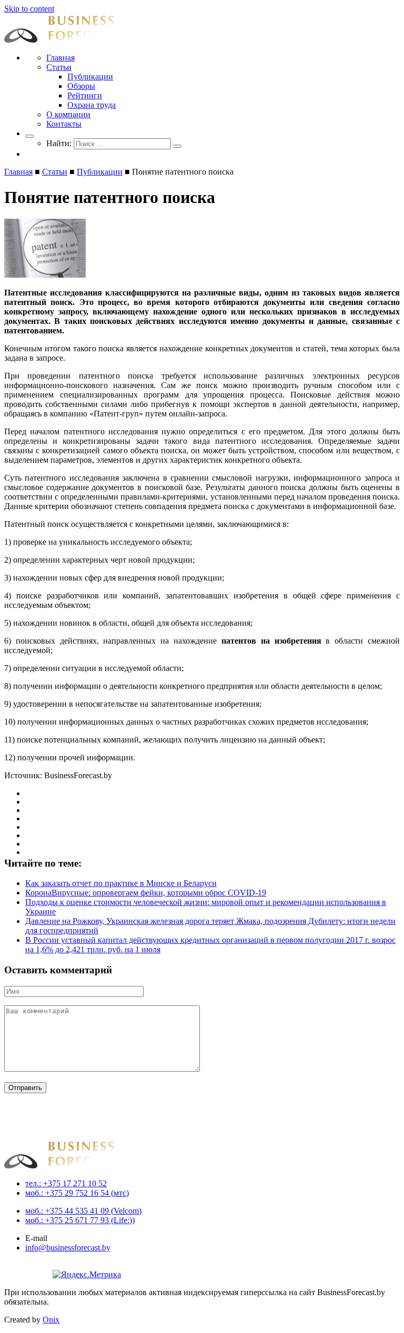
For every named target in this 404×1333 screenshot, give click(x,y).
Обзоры (81, 86)
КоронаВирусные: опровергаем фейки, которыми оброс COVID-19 (145, 892)
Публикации (90, 76)
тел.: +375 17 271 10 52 (66, 1183)
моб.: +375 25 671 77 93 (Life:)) (80, 1220)
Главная (60, 57)
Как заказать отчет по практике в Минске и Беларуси (121, 883)
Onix (51, 1319)
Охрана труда (91, 104)
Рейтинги (84, 95)
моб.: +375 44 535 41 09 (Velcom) (83, 1210)
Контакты (64, 123)
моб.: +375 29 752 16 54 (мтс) (77, 1192)
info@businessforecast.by (67, 1247)
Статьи (59, 67)
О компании (68, 114)
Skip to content (29, 8)
